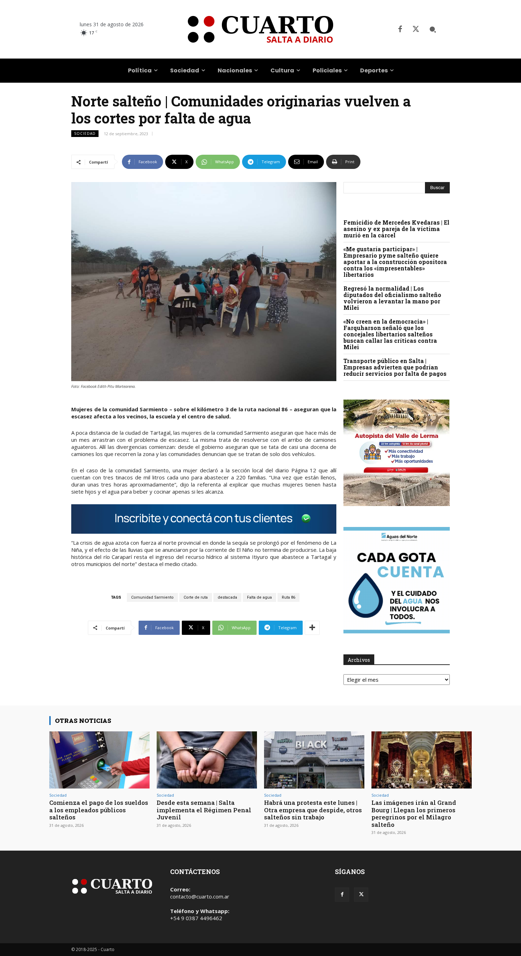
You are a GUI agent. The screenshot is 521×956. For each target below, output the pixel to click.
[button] (432, 29)
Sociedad (85, 133)
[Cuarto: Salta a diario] (260, 29)
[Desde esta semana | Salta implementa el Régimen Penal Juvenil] (207, 760)
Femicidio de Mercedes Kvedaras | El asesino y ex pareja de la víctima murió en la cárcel (396, 229)
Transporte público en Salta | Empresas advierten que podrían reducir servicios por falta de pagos (395, 367)
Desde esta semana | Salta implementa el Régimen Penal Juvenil (204, 809)
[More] (312, 628)
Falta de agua (259, 597)
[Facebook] (400, 29)
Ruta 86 (288, 597)
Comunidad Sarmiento (152, 597)
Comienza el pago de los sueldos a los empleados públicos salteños (98, 809)
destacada (227, 597)
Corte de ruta (196, 597)
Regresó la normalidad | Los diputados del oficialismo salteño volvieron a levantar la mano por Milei (392, 298)
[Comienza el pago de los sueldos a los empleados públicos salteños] (99, 760)
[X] (416, 29)
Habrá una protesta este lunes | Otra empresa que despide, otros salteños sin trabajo (313, 809)
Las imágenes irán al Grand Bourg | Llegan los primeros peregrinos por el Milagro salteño (413, 813)
